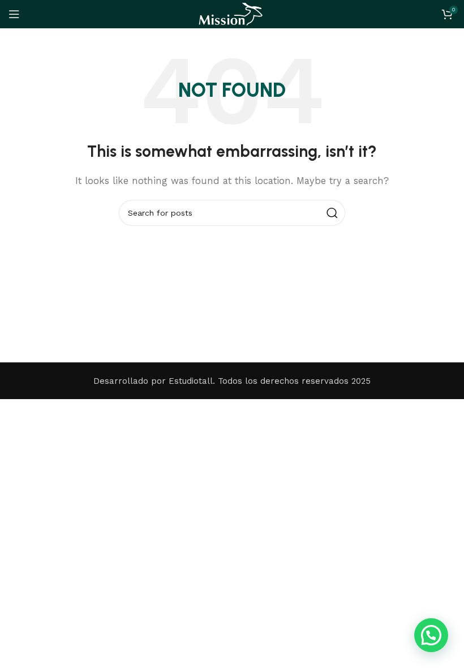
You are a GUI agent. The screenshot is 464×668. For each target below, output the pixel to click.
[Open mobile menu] (14, 14)
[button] (431, 635)
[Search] (332, 213)
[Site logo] (232, 13)
